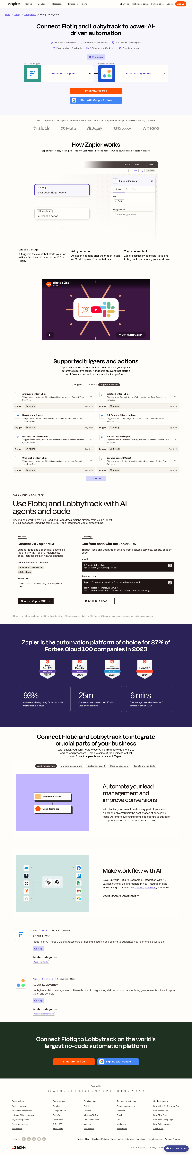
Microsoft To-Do (91, 1115)
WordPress (58, 1119)
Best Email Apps (160, 1111)
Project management (126, 1106)
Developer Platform (100, 1139)
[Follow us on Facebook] (24, 1139)
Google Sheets (59, 1111)
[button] (96, 100)
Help (40, 949)
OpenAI (139, 887)
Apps (7, 14)
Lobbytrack (30, 14)
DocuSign (57, 1115)
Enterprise (129, 1139)
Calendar (121, 1111)
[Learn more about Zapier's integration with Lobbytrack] (21, 983)
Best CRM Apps (160, 1115)
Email (119, 1115)
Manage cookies (157, 1147)
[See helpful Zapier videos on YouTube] (39, 1139)
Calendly (87, 1111)
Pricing (80, 1139)
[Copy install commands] (170, 565)
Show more (17, 1128)
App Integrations (155, 1139)
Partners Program (172, 1139)
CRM (119, 1119)
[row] (42, 187)
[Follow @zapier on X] (34, 1139)
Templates (140, 1139)
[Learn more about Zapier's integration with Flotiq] (21, 934)
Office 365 (57, 1124)
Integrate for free (96, 90)
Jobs (120, 1139)
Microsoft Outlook (91, 1119)
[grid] (42, 187)
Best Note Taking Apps (163, 1119)
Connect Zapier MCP (33, 601)
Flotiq (17, 14)
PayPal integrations (20, 1119)
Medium (87, 1124)
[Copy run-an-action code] (170, 582)
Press (113, 1139)
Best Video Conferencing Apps (166, 1106)
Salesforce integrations (22, 1111)
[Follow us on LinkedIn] (29, 1139)
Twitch (86, 1106)
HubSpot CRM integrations (23, 1115)
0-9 (49, 1091)
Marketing (121, 1124)
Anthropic (150, 887)
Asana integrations (20, 1124)
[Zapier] (13, 4)
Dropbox (57, 1106)
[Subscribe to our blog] (44, 1139)
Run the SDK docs (96, 600)
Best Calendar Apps (162, 1124)
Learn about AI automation (119, 895)
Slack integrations (19, 1106)
